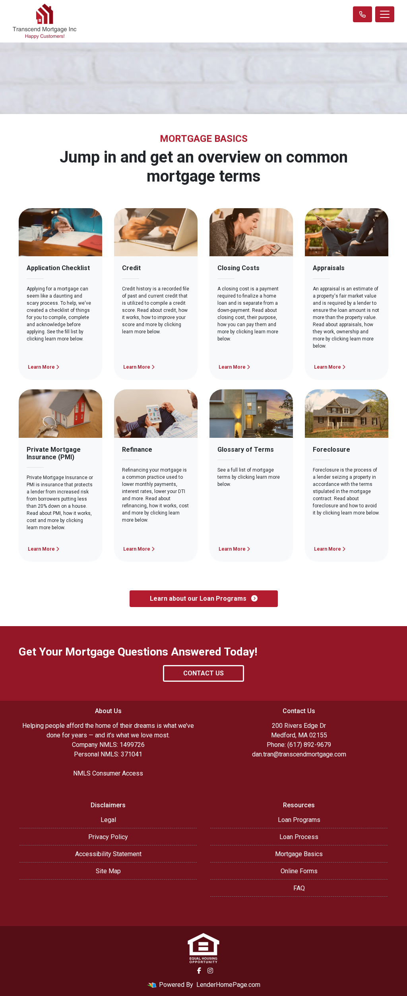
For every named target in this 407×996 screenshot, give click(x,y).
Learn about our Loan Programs (199, 598)
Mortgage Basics (299, 854)
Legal (108, 820)
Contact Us (203, 673)
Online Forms (299, 871)
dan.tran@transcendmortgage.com (299, 754)
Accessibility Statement (108, 854)
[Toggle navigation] (384, 14)
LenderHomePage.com (228, 984)
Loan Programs (299, 820)
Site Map (108, 871)
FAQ (299, 888)
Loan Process (298, 837)
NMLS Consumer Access (108, 773)
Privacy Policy (108, 837)
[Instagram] (210, 970)
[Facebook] (199, 970)
